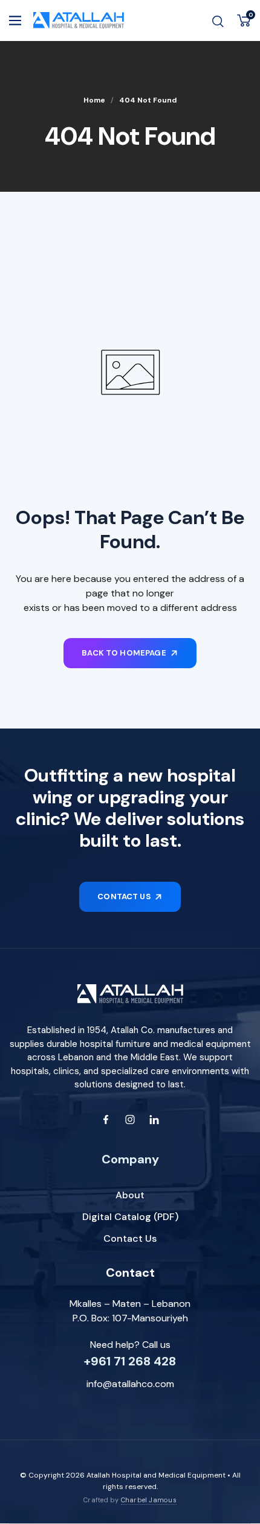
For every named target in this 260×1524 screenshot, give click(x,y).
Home (94, 100)
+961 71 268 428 (130, 1361)
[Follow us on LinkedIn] (154, 1119)
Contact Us (130, 1238)
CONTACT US (124, 896)
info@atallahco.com (130, 1383)
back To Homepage (124, 653)
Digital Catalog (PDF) (130, 1216)
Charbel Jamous (149, 1500)
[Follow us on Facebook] (106, 1119)
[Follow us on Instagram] (130, 1119)
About (130, 1195)
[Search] (217, 21)
